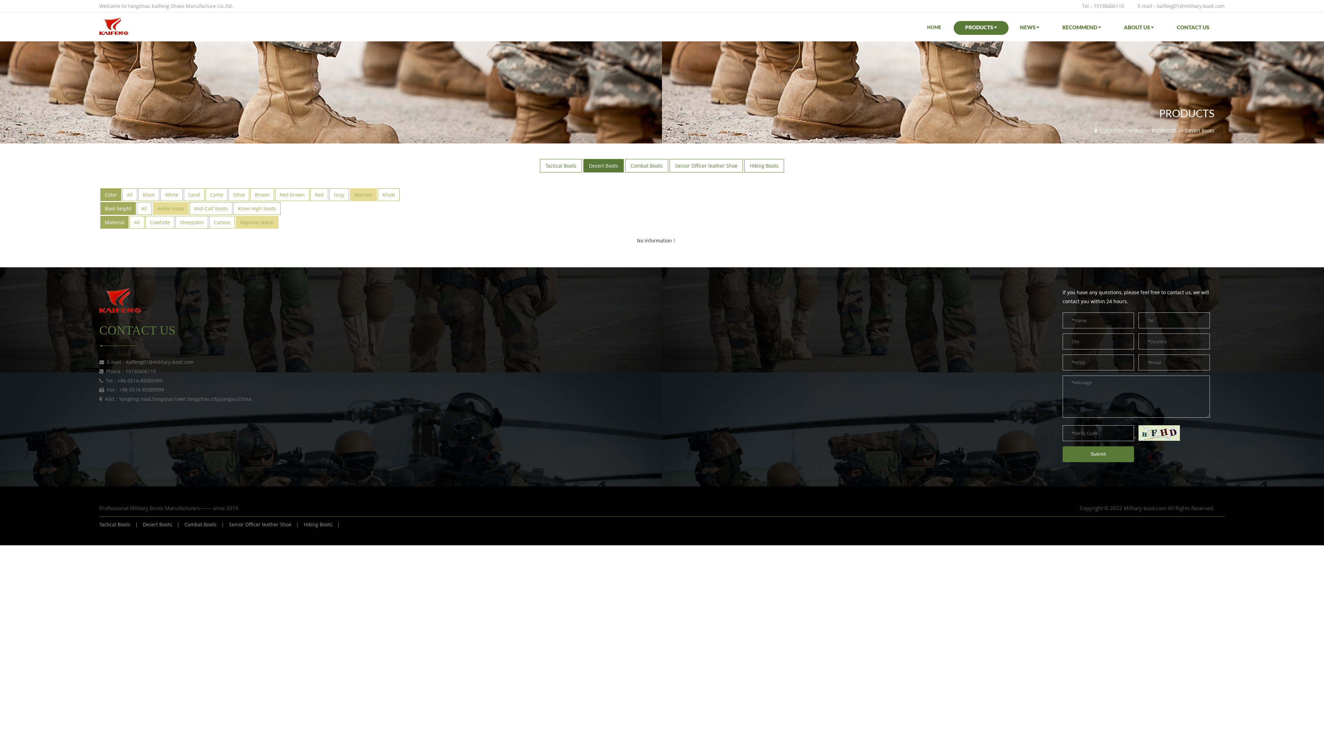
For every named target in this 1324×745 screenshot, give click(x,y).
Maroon (363, 194)
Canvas (222, 222)
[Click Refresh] (1159, 433)
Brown (262, 194)
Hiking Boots (318, 524)
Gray (339, 194)
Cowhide (160, 222)
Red (319, 194)
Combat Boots (200, 524)
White (171, 194)
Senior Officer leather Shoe (260, 524)
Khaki (388, 194)
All (130, 194)
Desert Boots (1199, 130)
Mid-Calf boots (211, 208)
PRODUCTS (979, 27)
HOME (934, 28)
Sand (194, 194)
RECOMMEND (1080, 27)
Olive (239, 194)
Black (149, 194)
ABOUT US (1137, 27)
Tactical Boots (114, 524)
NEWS (1028, 27)
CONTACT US (1193, 27)
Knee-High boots (257, 208)
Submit (1098, 454)
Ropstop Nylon (257, 222)
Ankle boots (170, 208)
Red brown (292, 194)
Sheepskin (192, 222)
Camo (216, 194)
